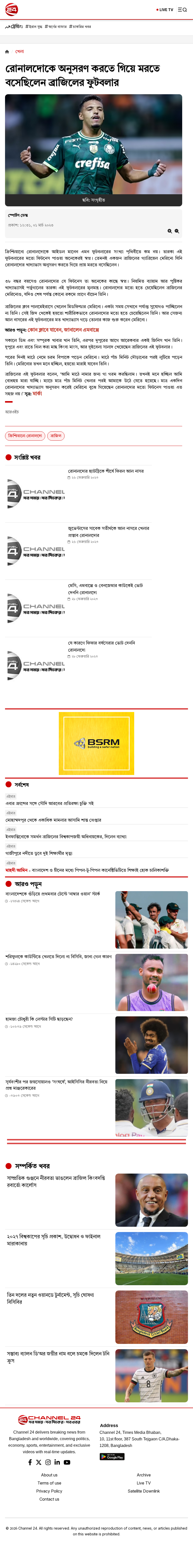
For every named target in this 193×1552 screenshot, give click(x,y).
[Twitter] (39, 1463)
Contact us (49, 1499)
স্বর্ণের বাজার (58, 27)
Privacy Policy (49, 1491)
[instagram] (48, 1463)
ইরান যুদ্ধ (35, 27)
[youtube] (67, 1463)
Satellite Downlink (144, 1491)
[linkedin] (57, 1463)
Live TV (144, 1482)
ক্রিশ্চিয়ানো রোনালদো (25, 436)
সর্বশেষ (21, 785)
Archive (144, 1474)
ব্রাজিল (56, 436)
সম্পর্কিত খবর (32, 1166)
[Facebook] (30, 1463)
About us (49, 1474)
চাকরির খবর (82, 27)
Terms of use (49, 1482)
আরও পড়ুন (28, 885)
